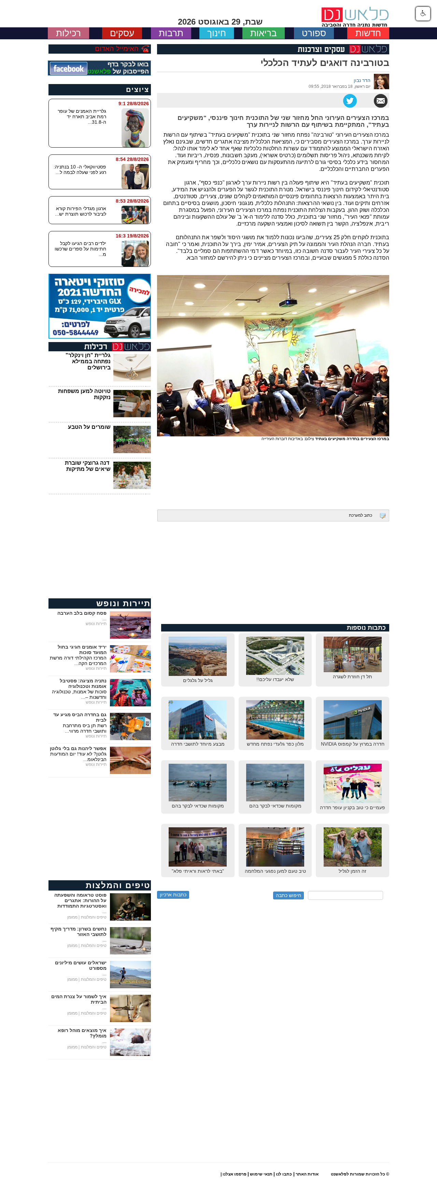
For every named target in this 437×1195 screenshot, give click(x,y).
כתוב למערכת (360, 515)
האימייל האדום (117, 48)
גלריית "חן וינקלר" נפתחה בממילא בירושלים (88, 361)
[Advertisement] (273, 473)
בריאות (263, 33)
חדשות (368, 33)
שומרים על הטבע (89, 427)
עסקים (122, 33)
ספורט (314, 33)
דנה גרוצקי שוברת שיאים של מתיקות (88, 466)
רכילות (68, 33)
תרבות (171, 33)
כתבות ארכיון (173, 894)
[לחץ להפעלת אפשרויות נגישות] (423, 14)
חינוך (216, 33)
